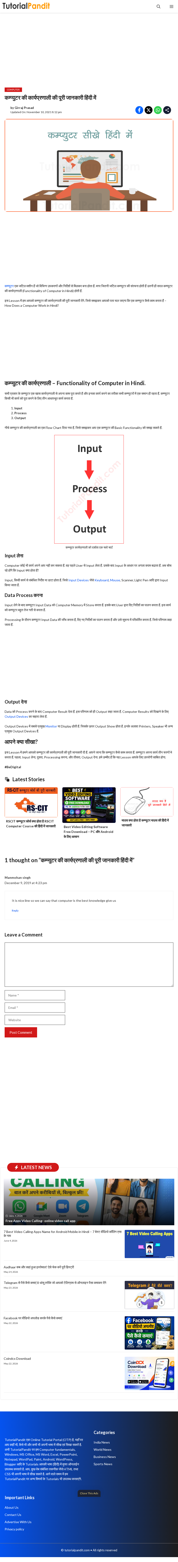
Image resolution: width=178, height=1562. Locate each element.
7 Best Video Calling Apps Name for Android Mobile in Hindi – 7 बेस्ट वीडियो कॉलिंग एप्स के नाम (62, 1234)
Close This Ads (89, 1493)
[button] (158, 6)
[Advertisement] (89, 1528)
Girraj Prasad (24, 108)
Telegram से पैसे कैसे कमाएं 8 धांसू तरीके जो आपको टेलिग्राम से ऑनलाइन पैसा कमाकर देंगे (55, 1283)
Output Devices (16, 716)
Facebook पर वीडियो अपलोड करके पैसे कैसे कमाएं (33, 1318)
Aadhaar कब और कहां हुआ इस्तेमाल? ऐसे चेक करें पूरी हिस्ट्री (39, 1267)
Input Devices (78, 580)
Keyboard (102, 580)
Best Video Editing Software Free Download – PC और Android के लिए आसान (88, 831)
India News (102, 1442)
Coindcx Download (17, 1358)
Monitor (51, 726)
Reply (15, 910)
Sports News (103, 1464)
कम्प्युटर (9, 286)
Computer (13, 89)
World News (102, 1449)
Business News (105, 1457)
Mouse (115, 580)
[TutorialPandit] (26, 6)
